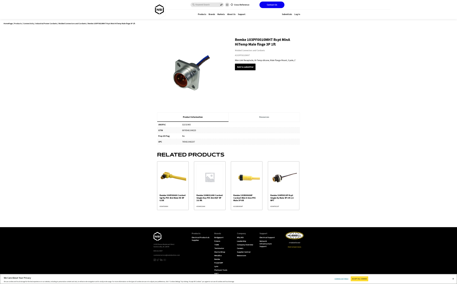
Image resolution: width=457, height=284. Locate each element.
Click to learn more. (294, 247)
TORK (216, 244)
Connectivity (28, 23)
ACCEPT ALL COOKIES (359, 279)
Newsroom (241, 255)
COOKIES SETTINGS (341, 279)
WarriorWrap (219, 252)
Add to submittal (245, 67)
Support (241, 14)
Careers (240, 248)
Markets (221, 14)
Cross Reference (241, 4)
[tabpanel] (228, 135)
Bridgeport (219, 237)
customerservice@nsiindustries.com (167, 255)
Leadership (241, 241)
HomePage (8, 23)
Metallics (218, 255)
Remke (217, 259)
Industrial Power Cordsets (46, 23)
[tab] (192, 117)
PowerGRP (218, 263)
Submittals (287, 14)
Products (202, 14)
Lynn (216, 266)
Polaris (217, 241)
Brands (212, 14)
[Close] (453, 278)
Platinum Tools (220, 270)
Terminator (219, 248)
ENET (216, 273)
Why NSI (240, 237)
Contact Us (272, 4)
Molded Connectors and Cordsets (72, 23)
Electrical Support (267, 237)
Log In (297, 14)
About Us (231, 14)
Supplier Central (243, 252)
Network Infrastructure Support (266, 244)
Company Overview (245, 244)
